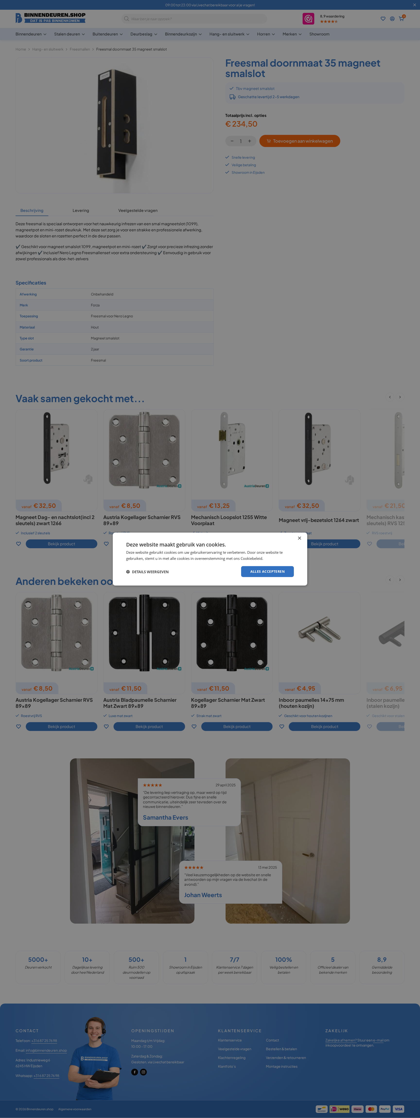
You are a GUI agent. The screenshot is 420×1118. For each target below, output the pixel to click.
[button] (147, 571)
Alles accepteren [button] (267, 571)
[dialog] (210, 559)
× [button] (299, 538)
